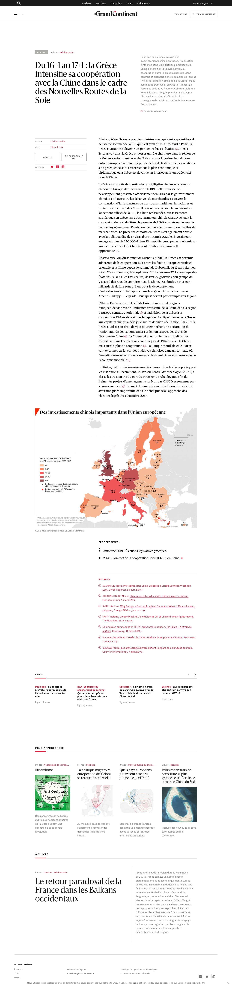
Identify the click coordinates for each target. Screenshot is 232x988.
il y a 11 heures (42, 702)
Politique (90, 764)
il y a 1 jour (167, 699)
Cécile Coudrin (58, 141)
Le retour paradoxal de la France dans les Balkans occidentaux (78, 890)
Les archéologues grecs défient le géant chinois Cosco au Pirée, (157, 647)
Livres (130, 3)
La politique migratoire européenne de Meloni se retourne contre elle (94, 774)
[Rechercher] (34, 3)
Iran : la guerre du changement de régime (149, 764)
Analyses (86, 3)
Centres (48, 872)
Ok (203, 982)
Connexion (181, 13)
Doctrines (101, 3)
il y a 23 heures (127, 702)
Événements (143, 3)
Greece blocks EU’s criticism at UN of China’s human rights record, (157, 616)
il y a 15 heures (84, 705)
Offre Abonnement (204, 14)
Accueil (17, 977)
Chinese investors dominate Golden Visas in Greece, (159, 596)
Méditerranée (67, 52)
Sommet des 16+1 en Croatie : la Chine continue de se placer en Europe (142, 637)
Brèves (54, 52)
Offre (16, 973)
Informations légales (76, 969)
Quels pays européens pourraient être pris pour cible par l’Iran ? (135, 774)
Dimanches (116, 3)
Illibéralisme (44, 770)
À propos (18, 969)
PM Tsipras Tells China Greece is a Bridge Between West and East (146, 587)
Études (38, 764)
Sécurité (175, 764)
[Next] (195, 674)
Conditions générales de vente (80, 973)
